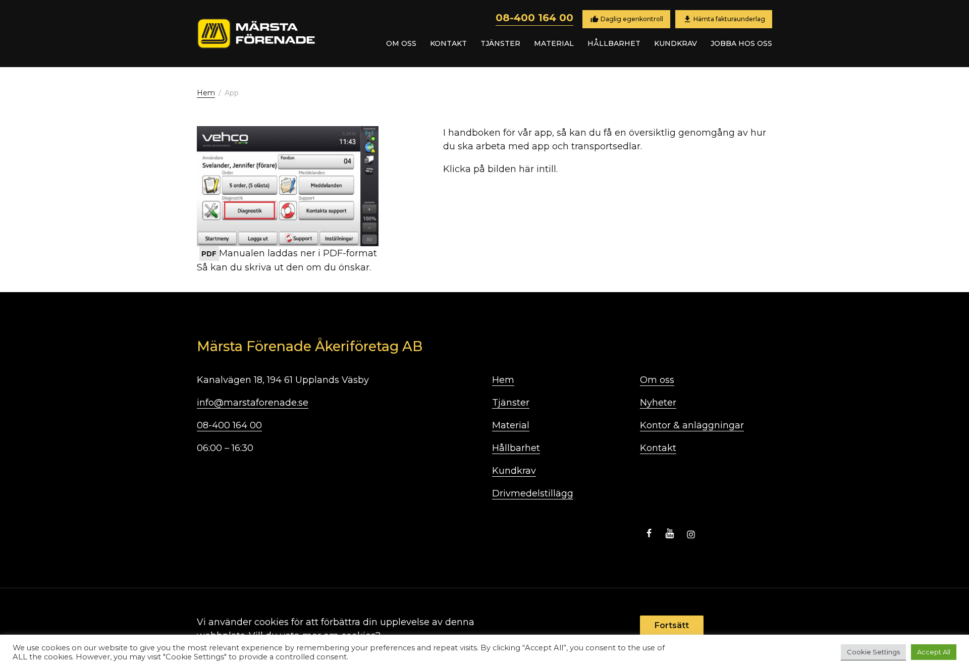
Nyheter (658, 402)
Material (554, 43)
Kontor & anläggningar (692, 425)
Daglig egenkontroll (631, 18)
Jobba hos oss (741, 43)
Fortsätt (672, 625)
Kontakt (448, 43)
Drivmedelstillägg (532, 493)
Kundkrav (675, 43)
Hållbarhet (613, 43)
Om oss (401, 43)
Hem (206, 92)
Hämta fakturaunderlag (729, 18)
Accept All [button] (933, 652)
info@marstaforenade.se (252, 402)
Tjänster (500, 43)
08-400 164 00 (534, 17)
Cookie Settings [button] (873, 652)
